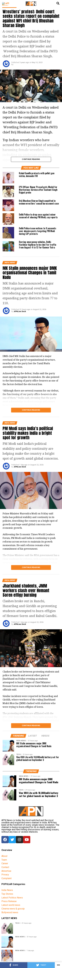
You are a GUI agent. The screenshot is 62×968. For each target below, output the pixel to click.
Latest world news (10, 905)
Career (4, 863)
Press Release (9, 901)
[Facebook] (5, 839)
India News (7, 890)
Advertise (6, 871)
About (4, 856)
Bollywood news (9, 912)
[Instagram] (19, 839)
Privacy (5, 874)
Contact (5, 867)
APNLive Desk (20, 311)
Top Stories (7, 893)
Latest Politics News (12, 897)
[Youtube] (26, 839)
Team (4, 859)
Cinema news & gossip (13, 908)
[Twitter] (12, 839)
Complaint (6, 878)
